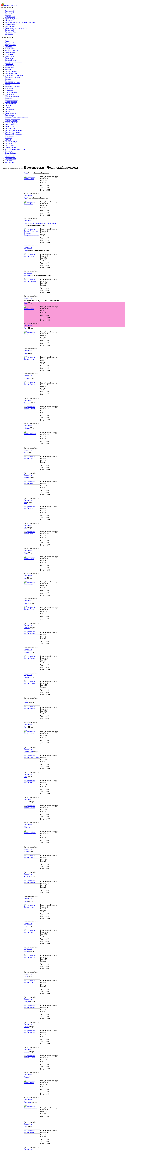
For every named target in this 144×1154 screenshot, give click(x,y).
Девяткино (9, 64)
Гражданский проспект (13, 62)
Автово (7, 41)
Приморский (9, 11)
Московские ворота (12, 96)
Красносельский (11, 26)
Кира (26, 901)
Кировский (9, 34)
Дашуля (27, 652)
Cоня (26, 976)
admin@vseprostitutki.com (15, 168)
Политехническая (11, 124)
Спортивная (9, 145)
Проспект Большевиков (13, 130)
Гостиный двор (10, 60)
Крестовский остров (12, 77)
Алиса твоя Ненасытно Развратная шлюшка (40, 223)
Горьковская (9, 58)
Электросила (9, 162)
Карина (26, 478)
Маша (26, 553)
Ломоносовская (10, 88)
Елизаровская (10, 67)
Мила (26, 173)
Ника (26, 353)
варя (25, 578)
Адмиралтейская (11, 43)
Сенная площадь (11, 141)
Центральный (10, 20)
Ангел (26, 603)
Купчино (8, 79)
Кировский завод (11, 73)
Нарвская (8, 98)
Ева (25, 777)
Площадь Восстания (12, 119)
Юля (25, 528)
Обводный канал (11, 104)
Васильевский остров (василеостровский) (20, 22)
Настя (26, 303)
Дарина (26, 378)
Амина (26, 702)
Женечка (27, 428)
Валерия (27, 1002)
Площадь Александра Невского (16, 117)
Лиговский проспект (12, 86)
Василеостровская (11, 50)
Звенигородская (11, 71)
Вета (25, 452)
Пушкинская (9, 136)
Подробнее (28, 195)
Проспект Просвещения (13, 134)
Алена (26, 1077)
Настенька (28, 1102)
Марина (27, 827)
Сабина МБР (28, 752)
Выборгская (9, 56)
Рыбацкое (8, 138)
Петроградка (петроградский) (15, 28)
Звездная (8, 69)
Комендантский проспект (14, 75)
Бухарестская (10, 48)
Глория (26, 677)
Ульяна (26, 951)
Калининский (10, 24)
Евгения (27, 275)
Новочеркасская (11, 102)
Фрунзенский (10, 17)
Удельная (8, 151)
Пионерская (9, 115)
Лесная (7, 85)
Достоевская (9, 66)
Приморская (9, 126)
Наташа (27, 628)
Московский (9, 13)
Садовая (8, 140)
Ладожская (9, 81)
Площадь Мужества (12, 123)
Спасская (8, 143)
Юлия (26, 1127)
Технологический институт (15, 149)
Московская (9, 94)
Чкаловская (9, 160)
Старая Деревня (10, 147)
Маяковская (9, 90)
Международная (11, 92)
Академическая (10, 45)
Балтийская (9, 47)
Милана (27, 403)
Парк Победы (10, 109)
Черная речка (10, 157)
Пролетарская (10, 128)
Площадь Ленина (11, 121)
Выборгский (9, 30)
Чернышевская (10, 159)
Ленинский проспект (12, 83)
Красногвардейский (12, 19)
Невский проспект (11, 100)
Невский (8, 15)
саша (26, 926)
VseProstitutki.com (10, 5)
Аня (25, 198)
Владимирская (10, 52)
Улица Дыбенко (10, 153)
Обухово (8, 105)
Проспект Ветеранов (12, 132)
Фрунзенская (9, 155)
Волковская (9, 54)
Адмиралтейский (11, 32)
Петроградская (10, 113)
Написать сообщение (31, 193)
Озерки (7, 107)
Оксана (26, 1052)
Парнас (7, 111)
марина (26, 802)
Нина (26, 250)
